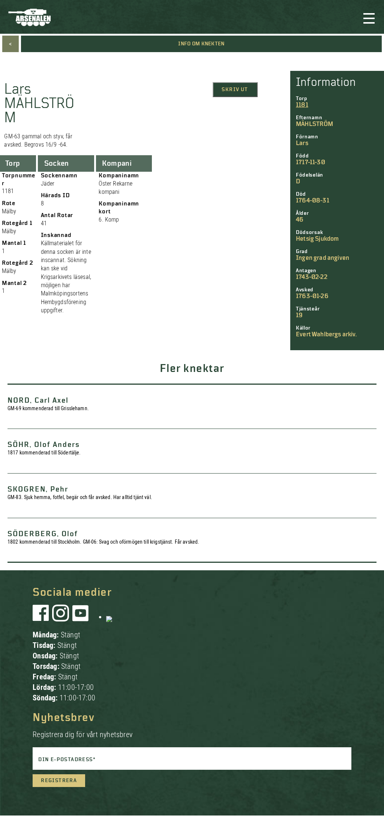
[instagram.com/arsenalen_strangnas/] (60, 617)
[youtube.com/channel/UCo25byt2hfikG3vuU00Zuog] (80, 617)
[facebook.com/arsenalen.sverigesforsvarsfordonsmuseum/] (42, 617)
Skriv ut (235, 90)
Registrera (59, 781)
